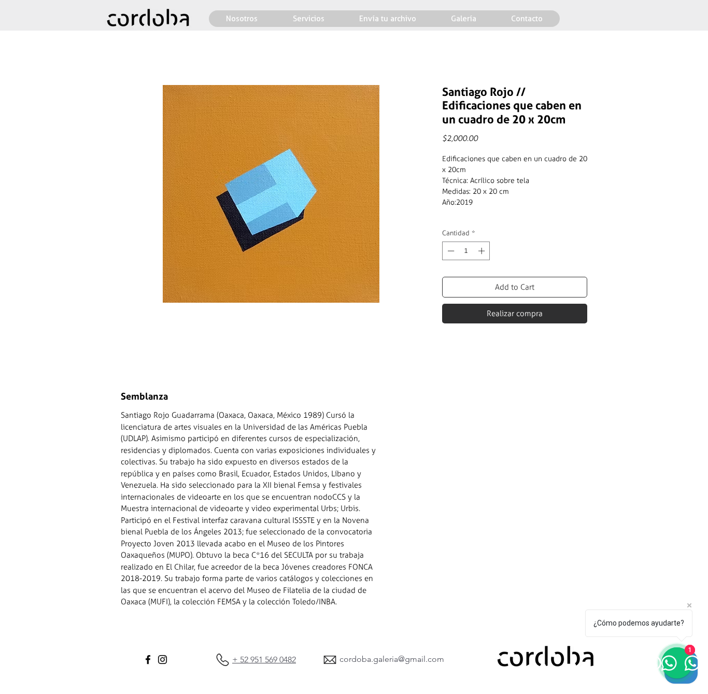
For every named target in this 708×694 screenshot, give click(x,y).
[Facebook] (148, 659)
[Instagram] (162, 659)
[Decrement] (450, 251)
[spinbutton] (466, 251)
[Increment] (482, 251)
